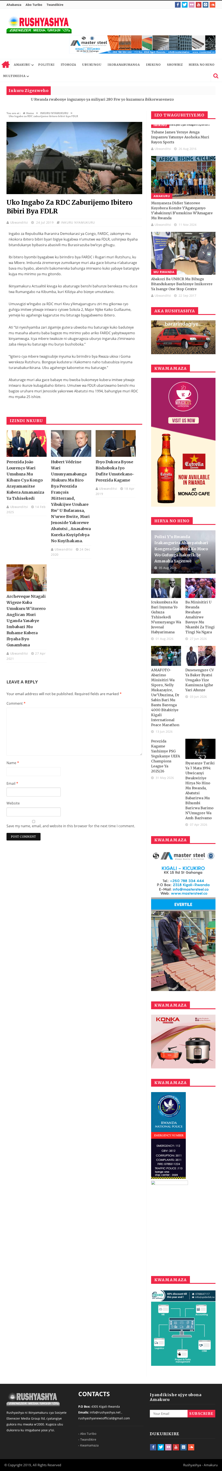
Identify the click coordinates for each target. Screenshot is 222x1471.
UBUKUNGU (91, 65)
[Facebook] (178, 5)
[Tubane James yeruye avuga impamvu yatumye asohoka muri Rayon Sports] (183, 126)
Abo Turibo (34, 5)
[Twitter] (185, 5)
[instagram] (205, 5)
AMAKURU (22, 65)
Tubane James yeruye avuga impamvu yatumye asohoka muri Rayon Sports (180, 137)
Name (13, 762)
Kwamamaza (89, 1445)
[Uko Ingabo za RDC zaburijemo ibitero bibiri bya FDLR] (74, 193)
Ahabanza (14, 5)
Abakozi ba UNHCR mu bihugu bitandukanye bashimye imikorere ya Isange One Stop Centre (181, 284)
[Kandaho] (142, 44)
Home (5, 64)
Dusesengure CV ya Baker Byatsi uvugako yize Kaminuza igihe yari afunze (199, 680)
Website (13, 803)
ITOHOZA (68, 65)
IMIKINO (153, 65)
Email (12, 783)
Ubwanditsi (19, 222)
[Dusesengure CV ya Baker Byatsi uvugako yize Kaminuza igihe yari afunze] (200, 656)
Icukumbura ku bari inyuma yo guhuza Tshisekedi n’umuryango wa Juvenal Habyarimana (166, 617)
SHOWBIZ (175, 65)
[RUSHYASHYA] (39, 24)
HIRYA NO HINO (202, 65)
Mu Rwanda (164, 272)
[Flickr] (191, 5)
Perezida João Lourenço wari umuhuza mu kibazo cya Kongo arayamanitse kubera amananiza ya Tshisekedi (25, 480)
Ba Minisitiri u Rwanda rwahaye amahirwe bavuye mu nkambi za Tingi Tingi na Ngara (200, 617)
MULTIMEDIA (14, 76)
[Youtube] (198, 5)
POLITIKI (46, 65)
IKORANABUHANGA (124, 65)
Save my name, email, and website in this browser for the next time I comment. (71, 826)
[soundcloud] (212, 5)
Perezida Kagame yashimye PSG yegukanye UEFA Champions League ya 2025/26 (165, 756)
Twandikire (55, 5)
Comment (16, 703)
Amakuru (161, 196)
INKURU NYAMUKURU (78, 222)
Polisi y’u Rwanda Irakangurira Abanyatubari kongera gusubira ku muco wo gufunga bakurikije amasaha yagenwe (181, 549)
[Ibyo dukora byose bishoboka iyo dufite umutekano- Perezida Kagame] (116, 443)
